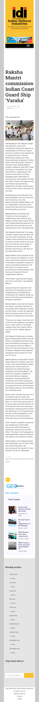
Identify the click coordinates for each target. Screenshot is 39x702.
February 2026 (14, 624)
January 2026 (13, 632)
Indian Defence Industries (19, 22)
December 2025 (14, 640)
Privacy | (19, 696)
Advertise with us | (19, 694)
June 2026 (12, 591)
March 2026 (13, 615)
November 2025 (14, 648)
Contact (19, 699)
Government (16, 108)
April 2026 (12, 607)
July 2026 (12, 582)
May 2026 (12, 599)
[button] (28, 45)
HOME (6, 456)
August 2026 (13, 574)
